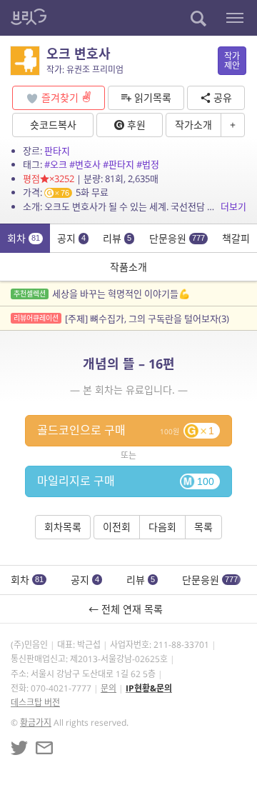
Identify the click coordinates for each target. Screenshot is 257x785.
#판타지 (118, 164)
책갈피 (236, 238)
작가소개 (193, 124)
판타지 (57, 150)
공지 (71, 238)
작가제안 (232, 60)
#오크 (55, 164)
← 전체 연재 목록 (128, 609)
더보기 (233, 206)
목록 (203, 527)
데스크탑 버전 (35, 702)
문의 (108, 688)
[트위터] (19, 747)
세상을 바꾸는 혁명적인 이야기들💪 (102, 293)
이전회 (117, 527)
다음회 (162, 527)
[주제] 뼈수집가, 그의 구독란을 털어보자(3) (121, 318)
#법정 (147, 164)
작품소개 (128, 267)
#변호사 (85, 164)
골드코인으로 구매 (125, 430)
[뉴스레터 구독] (44, 747)
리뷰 (117, 238)
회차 (23, 238)
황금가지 (35, 722)
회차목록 (62, 527)
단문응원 (177, 238)
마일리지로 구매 (125, 481)
